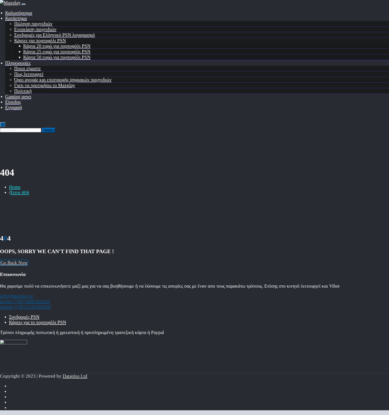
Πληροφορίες (18, 62)
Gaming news (18, 96)
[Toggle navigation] (23, 4)
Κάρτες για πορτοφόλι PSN (40, 40)
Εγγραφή (13, 107)
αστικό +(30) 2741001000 (25, 306)
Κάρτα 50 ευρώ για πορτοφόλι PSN (56, 57)
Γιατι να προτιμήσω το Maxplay (44, 85)
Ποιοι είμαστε (27, 68)
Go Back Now (13, 262)
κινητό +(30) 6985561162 (25, 301)
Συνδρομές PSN (24, 316)
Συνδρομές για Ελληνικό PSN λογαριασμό (54, 34)
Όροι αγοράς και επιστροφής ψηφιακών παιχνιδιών (63, 79)
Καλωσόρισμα (18, 12)
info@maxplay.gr (16, 295)
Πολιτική (23, 90)
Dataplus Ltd (75, 376)
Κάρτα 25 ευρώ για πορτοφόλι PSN (56, 51)
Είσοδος (13, 101)
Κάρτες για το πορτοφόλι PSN (37, 322)
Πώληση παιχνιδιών (33, 23)
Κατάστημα (16, 18)
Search (48, 130)
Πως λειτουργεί (28, 74)
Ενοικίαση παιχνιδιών (35, 29)
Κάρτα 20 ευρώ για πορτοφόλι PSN (56, 45)
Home (14, 186)
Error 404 (19, 192)
